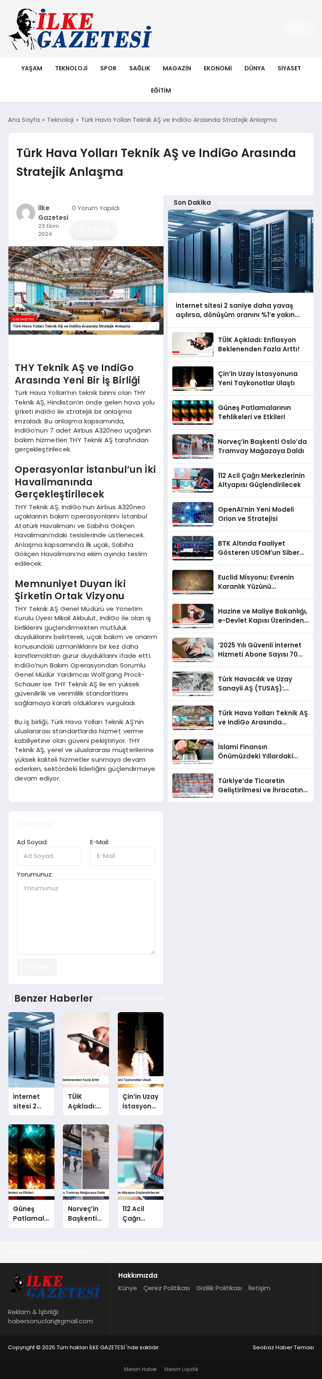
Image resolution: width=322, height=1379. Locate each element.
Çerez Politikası (166, 1288)
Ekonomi (218, 68)
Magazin (177, 68)
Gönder (37, 967)
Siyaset (289, 68)
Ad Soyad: (32, 842)
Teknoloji (71, 68)
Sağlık (139, 68)
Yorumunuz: (35, 874)
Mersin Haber (140, 1369)
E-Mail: (99, 842)
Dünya (254, 68)
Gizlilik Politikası (219, 1288)
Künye (127, 1288)
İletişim (259, 1288)
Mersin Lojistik (181, 1369)
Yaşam (31, 68)
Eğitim (161, 90)
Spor (108, 68)
